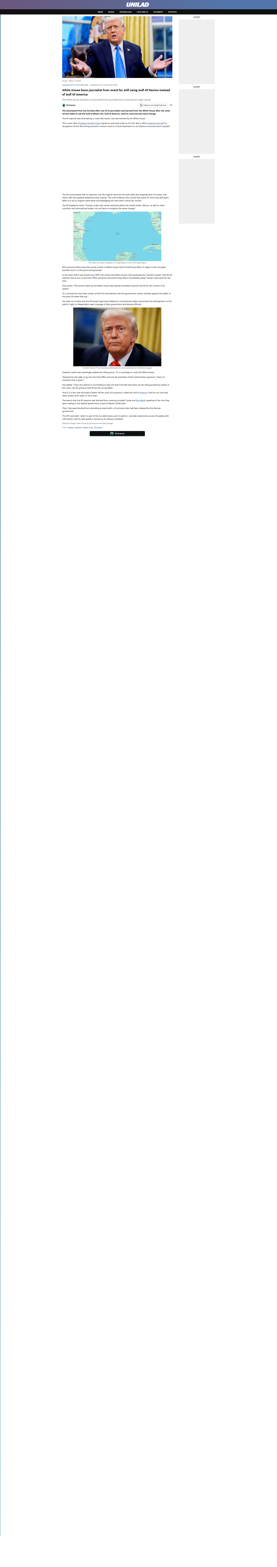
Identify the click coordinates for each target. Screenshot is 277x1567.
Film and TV (142, 12)
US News (78, 427)
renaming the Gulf (155, 123)
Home (64, 81)
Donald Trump (88, 427)
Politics (172, 12)
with (93, 275)
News (100, 12)
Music (111, 12)
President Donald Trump (89, 123)
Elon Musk (141, 400)
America (143, 392)
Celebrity (158, 12)
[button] (171, 105)
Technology (125, 12)
